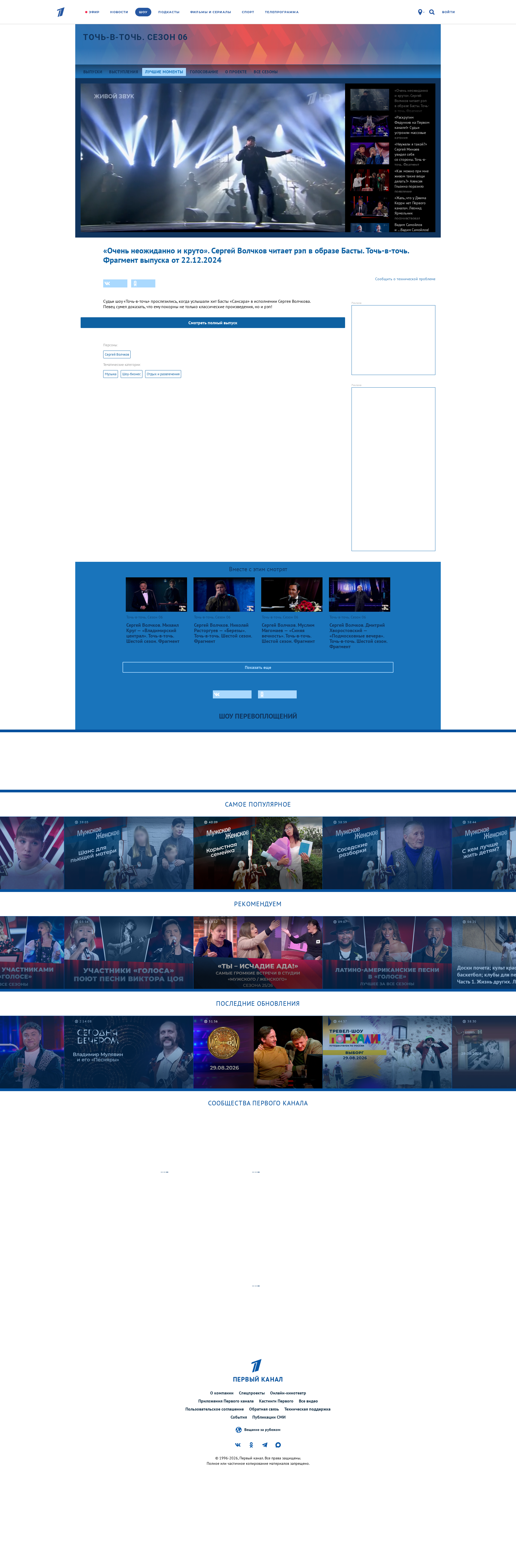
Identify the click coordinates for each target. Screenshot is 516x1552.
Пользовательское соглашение (214, 1409)
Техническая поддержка (307, 1409)
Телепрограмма (282, 12)
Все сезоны (266, 71)
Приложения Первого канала (226, 1401)
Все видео (308, 1401)
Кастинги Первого (276, 1401)
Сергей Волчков (117, 354)
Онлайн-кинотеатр (288, 1393)
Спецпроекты (252, 1393)
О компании (222, 1393)
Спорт (248, 12)
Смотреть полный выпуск (212, 322)
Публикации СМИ (269, 1417)
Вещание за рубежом (262, 1429)
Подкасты (169, 12)
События (239, 1417)
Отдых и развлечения (163, 374)
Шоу (143, 12)
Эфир (94, 12)
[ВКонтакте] (115, 283)
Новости (119, 12)
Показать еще (258, 667)
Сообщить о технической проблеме (405, 278)
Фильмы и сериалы (210, 12)
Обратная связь (264, 1409)
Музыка (110, 374)
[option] (390, 96)
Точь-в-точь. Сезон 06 (135, 37)
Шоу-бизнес (131, 374)
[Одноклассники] (143, 283)
